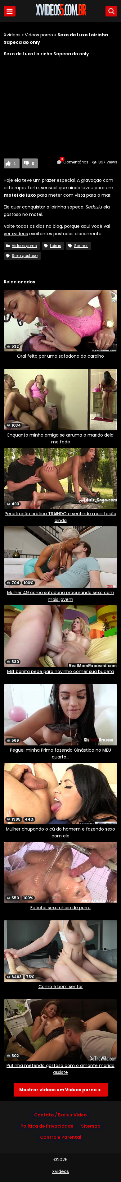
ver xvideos (16, 234)
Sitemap (91, 1126)
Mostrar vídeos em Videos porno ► (60, 1090)
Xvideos (12, 35)
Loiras (55, 245)
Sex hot (81, 245)
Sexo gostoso (25, 255)
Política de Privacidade (47, 1126)
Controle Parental (60, 1137)
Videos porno (39, 35)
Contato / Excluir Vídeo (60, 1115)
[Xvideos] (60, 14)
